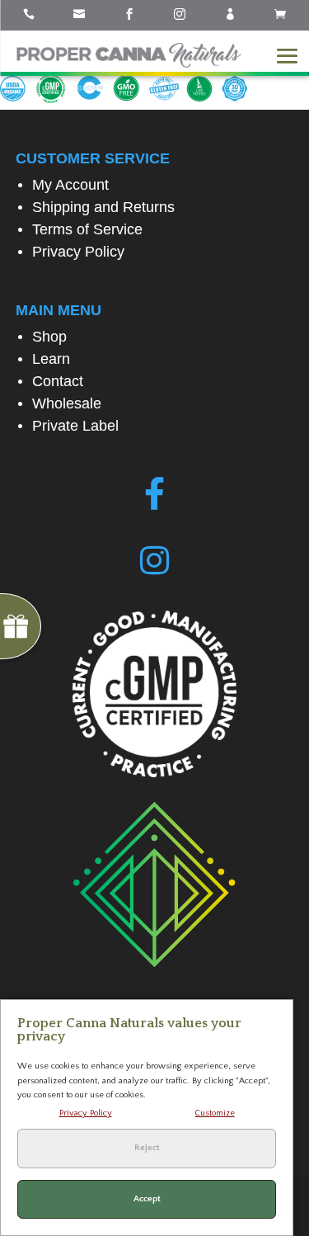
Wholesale (66, 403)
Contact (57, 381)
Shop (49, 336)
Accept (147, 1199)
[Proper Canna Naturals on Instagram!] (154, 561)
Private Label (75, 426)
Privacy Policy (78, 251)
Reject (147, 1148)
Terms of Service (87, 229)
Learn (51, 359)
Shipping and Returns (103, 207)
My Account (70, 185)
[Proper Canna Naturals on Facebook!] (154, 494)
